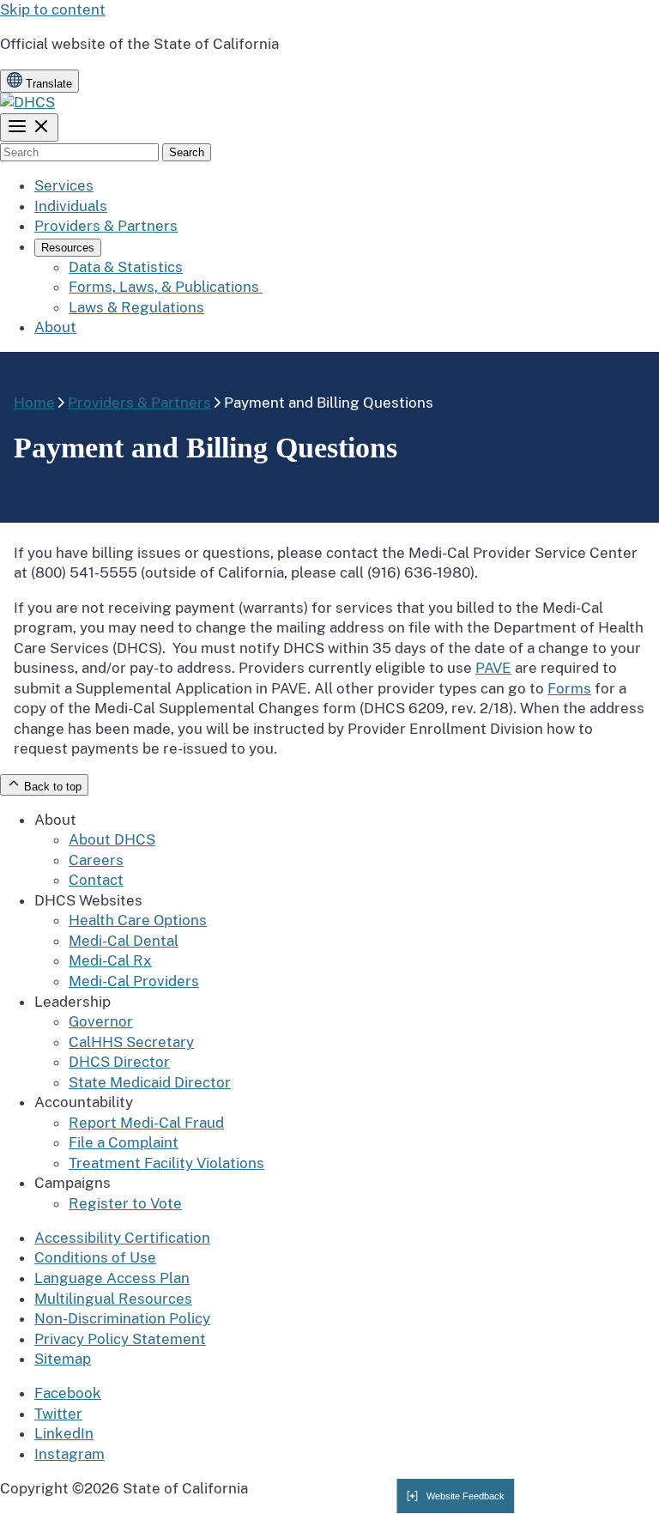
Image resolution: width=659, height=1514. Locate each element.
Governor (101, 1021)
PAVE (493, 667)
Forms (569, 688)
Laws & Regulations (136, 307)
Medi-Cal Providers (134, 981)
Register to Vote (125, 1203)
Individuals (70, 206)
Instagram (69, 1454)
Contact (96, 879)
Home (34, 402)
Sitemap (62, 1358)
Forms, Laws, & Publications (166, 286)
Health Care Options (138, 920)
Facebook (67, 1393)
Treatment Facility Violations (166, 1163)
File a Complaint (123, 1142)
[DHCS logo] (27, 102)
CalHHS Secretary (131, 1042)
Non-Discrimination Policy (122, 1318)
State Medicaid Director (150, 1082)
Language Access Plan (112, 1278)
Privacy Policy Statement (120, 1338)
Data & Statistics (126, 267)
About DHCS (112, 839)
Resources (67, 247)
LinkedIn (64, 1433)
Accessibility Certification (122, 1237)
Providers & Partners (106, 225)
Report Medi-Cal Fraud (146, 1122)
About (55, 327)
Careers (96, 860)
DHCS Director (119, 1061)
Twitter (58, 1413)
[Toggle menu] (29, 127)
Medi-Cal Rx (110, 960)
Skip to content (53, 9)
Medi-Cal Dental (123, 940)
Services (64, 185)
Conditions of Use (95, 1257)
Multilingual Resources (113, 1298)
